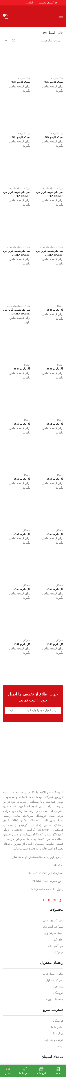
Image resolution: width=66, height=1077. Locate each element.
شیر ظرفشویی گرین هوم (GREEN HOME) (16, 194)
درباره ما (58, 1033)
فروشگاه (58, 992)
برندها (59, 1046)
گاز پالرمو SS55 (55, 534)
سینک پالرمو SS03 (20, 137)
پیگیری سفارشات (53, 973)
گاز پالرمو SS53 (55, 478)
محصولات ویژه (54, 999)
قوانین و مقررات (53, 1039)
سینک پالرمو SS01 (20, 82)
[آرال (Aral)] (33, 674)
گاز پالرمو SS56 (22, 589)
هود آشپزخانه (55, 946)
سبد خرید (57, 986)
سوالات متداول (54, 980)
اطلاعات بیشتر (29, 2)
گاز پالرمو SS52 (22, 478)
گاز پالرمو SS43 (55, 309)
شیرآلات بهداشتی (53, 920)
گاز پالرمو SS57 (55, 589)
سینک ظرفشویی (53, 933)
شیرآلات (26, 188)
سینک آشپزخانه (24, 78)
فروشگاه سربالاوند (51, 792)
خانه (60, 32)
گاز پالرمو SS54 (22, 534)
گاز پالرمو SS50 (22, 423)
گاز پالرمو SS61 (22, 644)
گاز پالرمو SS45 (55, 368)
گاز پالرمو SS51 (55, 423)
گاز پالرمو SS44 (22, 368)
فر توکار (58, 952)
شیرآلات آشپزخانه (14, 188)
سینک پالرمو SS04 (53, 137)
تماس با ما (57, 1027)
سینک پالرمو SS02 (53, 82)
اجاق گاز (59, 306)
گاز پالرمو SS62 (55, 644)
